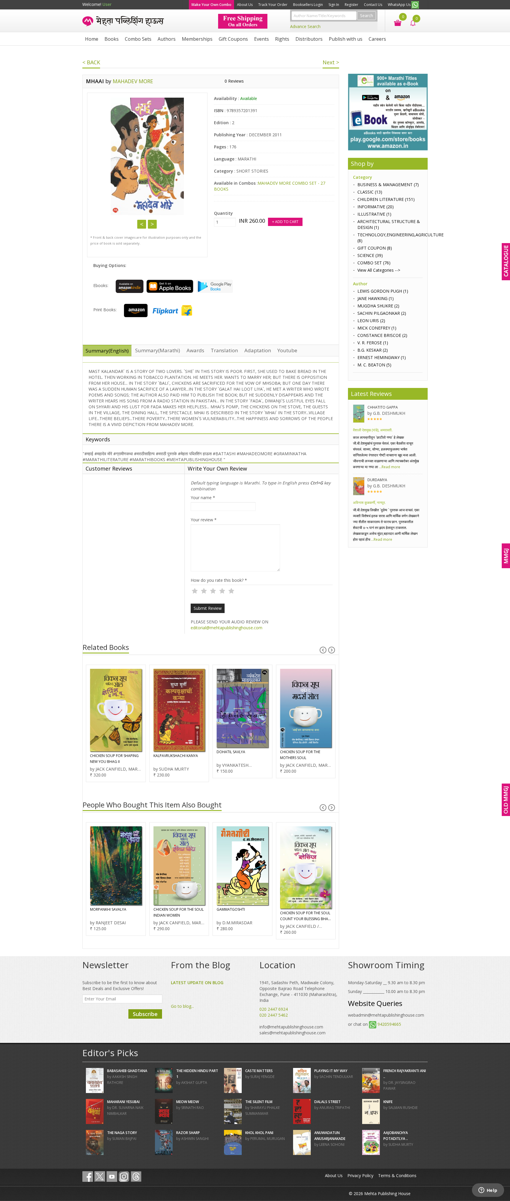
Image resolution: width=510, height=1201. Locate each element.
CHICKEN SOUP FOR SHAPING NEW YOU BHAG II (114, 758)
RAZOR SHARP (188, 1132)
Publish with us (345, 39)
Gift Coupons (233, 39)
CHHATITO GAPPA (382, 407)
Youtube (287, 350)
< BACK (91, 62)
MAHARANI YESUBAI (123, 1101)
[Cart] (394, 22)
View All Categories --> (378, 270)
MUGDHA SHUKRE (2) (378, 306)
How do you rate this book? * (219, 580)
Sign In (333, 4)
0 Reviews (234, 81)
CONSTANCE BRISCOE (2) (382, 335)
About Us (245, 4)
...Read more (389, 466)
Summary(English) (107, 350)
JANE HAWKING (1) (375, 298)
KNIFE (388, 1101)
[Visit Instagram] (124, 1176)
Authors (167, 39)
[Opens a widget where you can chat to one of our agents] (488, 1190)
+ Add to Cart (285, 221)
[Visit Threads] (136, 1176)
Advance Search (305, 26)
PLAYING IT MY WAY (330, 1070)
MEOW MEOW (187, 1101)
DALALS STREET (327, 1101)
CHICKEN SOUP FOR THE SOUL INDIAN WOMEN (178, 912)
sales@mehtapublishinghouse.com (292, 1032)
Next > (331, 62)
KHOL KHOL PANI (259, 1132)
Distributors (309, 39)
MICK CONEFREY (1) (376, 328)
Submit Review (208, 608)
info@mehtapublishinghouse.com (291, 1027)
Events (261, 39)
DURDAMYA (377, 479)
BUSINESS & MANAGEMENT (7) (388, 184)
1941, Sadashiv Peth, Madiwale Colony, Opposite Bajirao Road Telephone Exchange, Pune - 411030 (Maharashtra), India (298, 991)
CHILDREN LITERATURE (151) (386, 199)
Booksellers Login (308, 4)
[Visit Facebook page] (87, 1176)
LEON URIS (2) (371, 320)
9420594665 (389, 1024)
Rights (282, 39)
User (107, 4)
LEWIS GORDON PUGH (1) (382, 291)
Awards (195, 350)
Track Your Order (272, 4)
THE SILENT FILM (258, 1101)
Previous (141, 224)
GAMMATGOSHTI (231, 909)
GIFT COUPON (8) (374, 248)
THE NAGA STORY (122, 1132)
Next (152, 224)
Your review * (204, 519)
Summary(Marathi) (157, 350)
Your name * (203, 497)
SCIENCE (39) (370, 255)
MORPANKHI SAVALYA (108, 909)
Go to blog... (182, 1006)
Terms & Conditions (397, 1175)
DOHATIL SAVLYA (231, 751)
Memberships (197, 39)
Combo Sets (138, 39)
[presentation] (323, 650)
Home (91, 39)
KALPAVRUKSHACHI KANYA (175, 755)
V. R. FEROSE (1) (372, 342)
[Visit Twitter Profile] (99, 1176)
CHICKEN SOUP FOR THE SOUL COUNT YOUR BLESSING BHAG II (305, 916)
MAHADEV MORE (133, 81)
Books (111, 39)
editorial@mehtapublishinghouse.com (226, 627)
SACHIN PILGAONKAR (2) (381, 313)
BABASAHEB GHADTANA (127, 1070)
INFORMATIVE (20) (375, 206)
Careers (377, 39)
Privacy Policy (360, 1175)
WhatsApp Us (399, 4)
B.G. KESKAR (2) (372, 350)
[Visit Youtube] (112, 1176)
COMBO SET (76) (373, 263)
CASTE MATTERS (259, 1070)
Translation (224, 350)
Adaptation (257, 350)
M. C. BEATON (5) (374, 365)
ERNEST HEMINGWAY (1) (381, 357)
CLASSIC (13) (369, 192)
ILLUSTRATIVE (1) (374, 214)
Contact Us (373, 4)
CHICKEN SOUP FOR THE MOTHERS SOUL (300, 754)
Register (351, 4)
